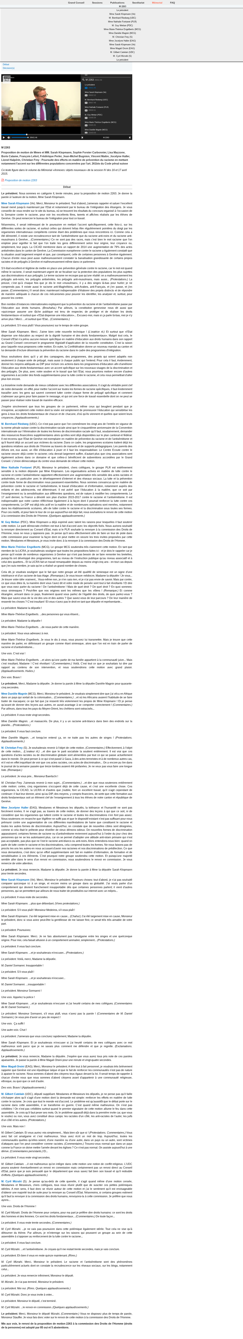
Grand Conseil (76, 2)
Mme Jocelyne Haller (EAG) (122, 40)
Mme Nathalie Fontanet (16, 467)
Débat (6, 64)
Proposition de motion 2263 (21, 180)
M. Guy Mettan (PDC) (122, 25)
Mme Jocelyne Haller (14, 807)
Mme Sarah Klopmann (15, 203)
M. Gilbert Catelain (12, 1094)
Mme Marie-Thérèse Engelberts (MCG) (122, 29)
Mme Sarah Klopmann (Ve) (122, 14)
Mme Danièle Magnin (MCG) (122, 33)
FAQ (172, 2)
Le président (122, 10)
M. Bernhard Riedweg (15, 424)
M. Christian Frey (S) (122, 37)
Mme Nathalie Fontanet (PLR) (122, 21)
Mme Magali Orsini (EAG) (122, 48)
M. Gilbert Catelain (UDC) (122, 52)
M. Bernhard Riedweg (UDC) (122, 18)
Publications (117, 2)
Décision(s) (9, 68)
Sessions (97, 2)
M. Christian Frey (12, 747)
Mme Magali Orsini (12, 1066)
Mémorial (157, 2)
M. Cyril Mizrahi (11, 1181)
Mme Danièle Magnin (14, 693)
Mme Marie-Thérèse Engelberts (21, 547)
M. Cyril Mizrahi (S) (122, 56)
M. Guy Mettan (10, 522)
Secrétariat (138, 2)
